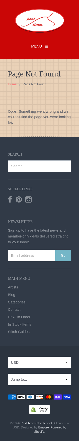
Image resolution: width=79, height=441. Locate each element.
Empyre (43, 427)
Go (63, 255)
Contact (14, 309)
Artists (13, 287)
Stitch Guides (19, 332)
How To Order (19, 317)
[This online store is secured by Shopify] (39, 409)
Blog (11, 295)
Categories (17, 302)
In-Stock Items (19, 324)
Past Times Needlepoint (36, 423)
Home (12, 84)
